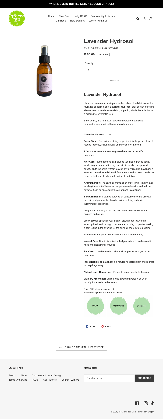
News (24, 375)
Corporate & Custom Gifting (46, 375)
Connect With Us (70, 379)
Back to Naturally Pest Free (84, 347)
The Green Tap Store (127, 412)
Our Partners (50, 379)
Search (12, 375)
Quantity (89, 63)
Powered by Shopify (145, 412)
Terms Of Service (18, 379)
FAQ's (35, 379)
